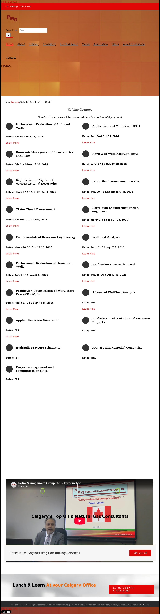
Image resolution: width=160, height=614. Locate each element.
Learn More (12, 142)
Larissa (15, 101)
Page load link (9, 608)
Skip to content (10, 1)
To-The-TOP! (145, 604)
